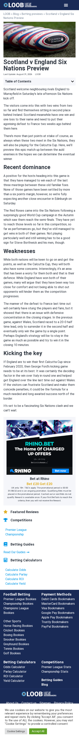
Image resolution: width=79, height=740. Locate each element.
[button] (66, 5)
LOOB (6, 13)
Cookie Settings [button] (16, 731)
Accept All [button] (38, 731)
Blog (16, 13)
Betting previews (32, 13)
